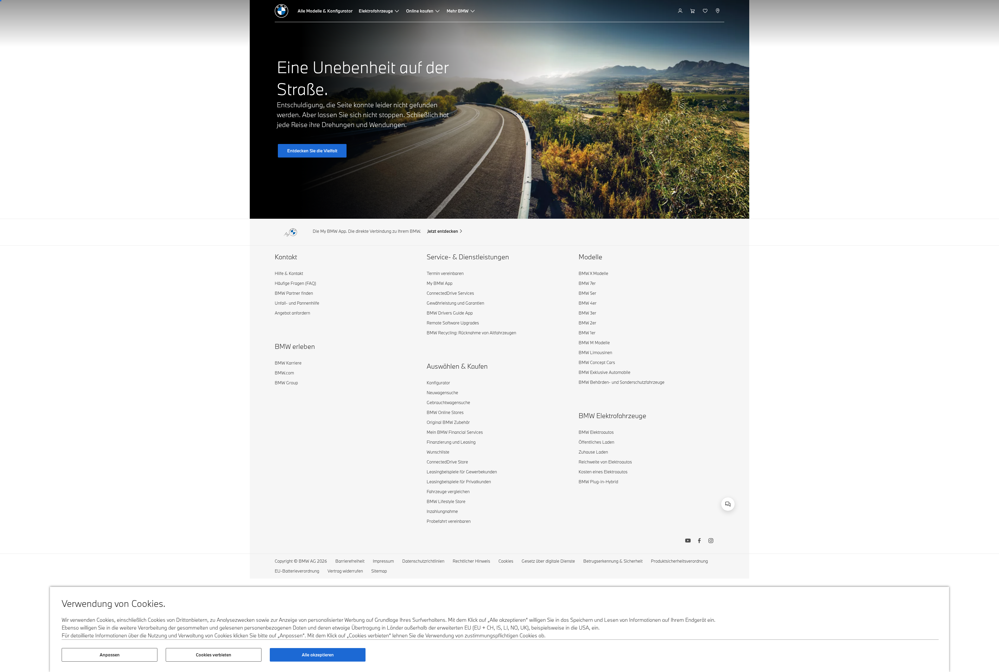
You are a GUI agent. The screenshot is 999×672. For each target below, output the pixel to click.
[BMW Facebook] (699, 541)
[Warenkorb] (693, 11)
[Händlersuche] (718, 11)
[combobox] (728, 504)
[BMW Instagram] (711, 541)
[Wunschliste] (705, 11)
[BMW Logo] (281, 11)
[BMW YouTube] (688, 541)
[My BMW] (680, 11)
